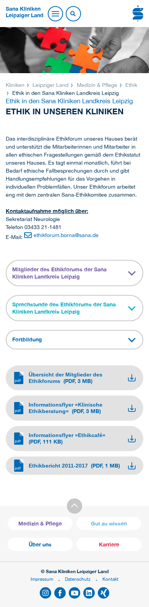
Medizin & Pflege (97, 85)
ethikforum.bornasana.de (66, 235)
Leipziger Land (50, 85)
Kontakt (110, 579)
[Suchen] (72, 14)
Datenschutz (78, 579)
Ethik (130, 85)
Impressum (42, 579)
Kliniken (16, 85)
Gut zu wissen (109, 523)
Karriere (109, 544)
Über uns (40, 544)
